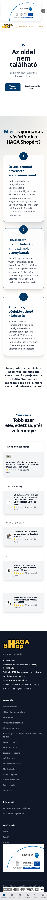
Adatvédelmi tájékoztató (13, 813)
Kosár (5, 831)
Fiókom (6, 842)
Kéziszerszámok (10, 747)
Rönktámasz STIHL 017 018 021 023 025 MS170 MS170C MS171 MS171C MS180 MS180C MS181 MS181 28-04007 (26, 499)
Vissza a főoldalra (13, 87)
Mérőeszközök (9, 758)
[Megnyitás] (21, 11)
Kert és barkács (10, 742)
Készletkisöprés (10, 706)
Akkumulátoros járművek (14, 712)
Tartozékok (7, 790)
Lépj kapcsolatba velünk (32, 87)
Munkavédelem (10, 769)
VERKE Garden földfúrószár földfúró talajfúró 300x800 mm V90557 (26, 599)
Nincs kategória (10, 774)
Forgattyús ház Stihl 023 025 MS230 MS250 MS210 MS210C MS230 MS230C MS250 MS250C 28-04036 (23, 464)
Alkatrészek (8, 717)
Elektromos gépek (11, 728)
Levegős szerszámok (12, 753)
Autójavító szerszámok (13, 723)
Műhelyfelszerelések (12, 763)
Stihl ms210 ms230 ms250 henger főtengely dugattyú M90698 (26, 533)
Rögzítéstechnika (10, 785)
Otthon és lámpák (11, 779)
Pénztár (6, 837)
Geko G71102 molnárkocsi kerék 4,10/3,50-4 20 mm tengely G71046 (25, 567)
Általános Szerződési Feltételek (16, 808)
